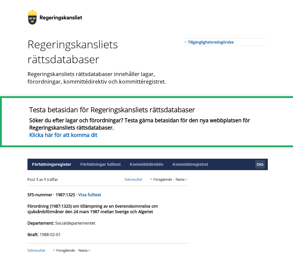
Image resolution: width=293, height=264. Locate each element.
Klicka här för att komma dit (63, 135)
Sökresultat (133, 179)
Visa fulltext (90, 194)
